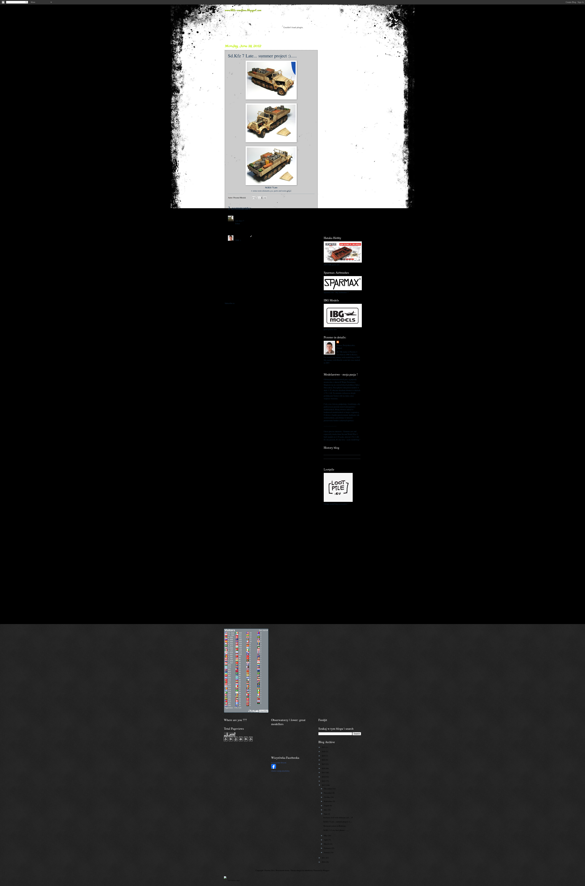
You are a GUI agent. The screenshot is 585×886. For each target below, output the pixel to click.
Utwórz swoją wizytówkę (280, 771)
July (326, 809)
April (326, 839)
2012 (324, 785)
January (327, 852)
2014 (324, 776)
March (326, 843)
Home (271, 297)
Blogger (326, 870)
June (326, 813)
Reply (237, 227)
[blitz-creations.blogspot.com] (225, 878)
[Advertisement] (342, 89)
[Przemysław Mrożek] (273, 768)
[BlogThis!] (256, 197)
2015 (324, 772)
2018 (324, 759)
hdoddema (309, 870)
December (328, 788)
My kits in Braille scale (333, 456)
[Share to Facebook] (262, 197)
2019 (324, 755)
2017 (324, 764)
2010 (324, 862)
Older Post (312, 297)
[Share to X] (259, 197)
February (327, 848)
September (328, 801)
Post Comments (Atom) (244, 303)
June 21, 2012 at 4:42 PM (263, 236)
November (328, 792)
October (327, 797)
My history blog (330, 453)
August (327, 805)
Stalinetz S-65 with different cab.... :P (338, 817)
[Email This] (253, 197)
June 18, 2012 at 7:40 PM (252, 216)
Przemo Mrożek (242, 236)
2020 (324, 751)
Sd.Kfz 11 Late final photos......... (336, 830)
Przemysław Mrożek (278, 763)
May (326, 835)
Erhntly (238, 216)
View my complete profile (334, 366)
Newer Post (231, 297)
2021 (324, 747)
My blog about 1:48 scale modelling (338, 460)
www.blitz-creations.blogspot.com (243, 10)
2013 (324, 781)
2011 (324, 857)
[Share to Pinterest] (265, 197)
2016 (324, 768)
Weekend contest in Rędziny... (335, 826)
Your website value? (234, 880)
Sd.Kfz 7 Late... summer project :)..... (337, 821)
